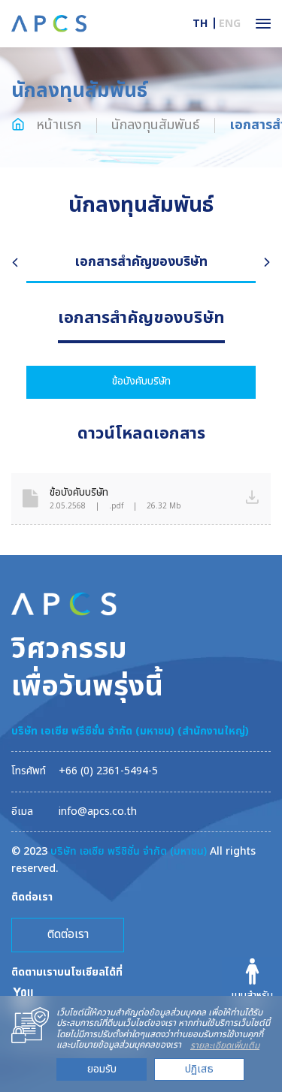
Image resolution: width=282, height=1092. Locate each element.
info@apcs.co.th (98, 811)
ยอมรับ (102, 1069)
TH (200, 24)
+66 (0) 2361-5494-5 (108, 771)
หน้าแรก (56, 125)
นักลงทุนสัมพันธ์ (155, 125)
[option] (141, 263)
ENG (230, 24)
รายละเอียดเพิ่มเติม (224, 1045)
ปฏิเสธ (199, 1069)
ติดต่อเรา (68, 934)
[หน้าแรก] (48, 23)
